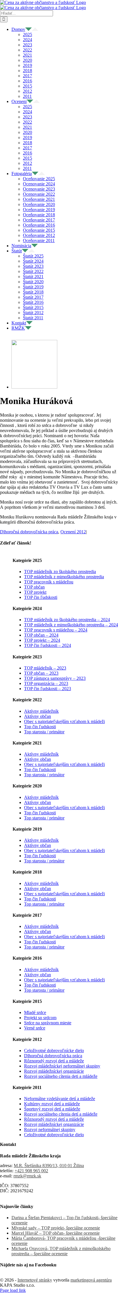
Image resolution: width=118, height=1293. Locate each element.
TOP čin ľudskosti (40, 597)
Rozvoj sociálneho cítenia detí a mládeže (60, 1114)
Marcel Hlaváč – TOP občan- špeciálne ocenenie (55, 1233)
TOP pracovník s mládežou (48, 581)
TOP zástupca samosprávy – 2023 (55, 678)
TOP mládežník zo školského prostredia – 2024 (67, 619)
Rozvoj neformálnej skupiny (49, 1129)
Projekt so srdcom (40, 1017)
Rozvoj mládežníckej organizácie (54, 1071)
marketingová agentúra (91, 1280)
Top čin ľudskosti (40, 726)
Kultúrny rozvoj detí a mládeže (52, 1103)
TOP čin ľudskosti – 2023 (47, 688)
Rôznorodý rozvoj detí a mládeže (54, 1060)
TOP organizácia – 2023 (46, 683)
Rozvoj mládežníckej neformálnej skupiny (62, 1066)
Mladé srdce (35, 1012)
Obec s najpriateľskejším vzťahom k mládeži (64, 721)
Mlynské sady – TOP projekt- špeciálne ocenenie (55, 1227)
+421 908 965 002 (31, 1170)
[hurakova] (34, 387)
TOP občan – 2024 (41, 635)
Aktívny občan (37, 716)
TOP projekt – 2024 (42, 640)
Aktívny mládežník (41, 711)
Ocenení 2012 (73, 531)
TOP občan (34, 587)
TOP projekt (35, 592)
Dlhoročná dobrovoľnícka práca (29, 531)
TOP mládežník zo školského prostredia (60, 571)
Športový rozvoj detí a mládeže (52, 1108)
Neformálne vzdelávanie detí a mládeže (59, 1098)
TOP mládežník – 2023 (45, 668)
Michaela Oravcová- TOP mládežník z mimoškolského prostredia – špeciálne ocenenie (61, 1251)
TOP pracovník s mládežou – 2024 (55, 629)
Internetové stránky (34, 1280)
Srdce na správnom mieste (47, 1022)
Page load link (13, 1290)
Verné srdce (34, 1027)
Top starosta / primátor (44, 731)
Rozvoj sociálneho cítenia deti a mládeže (60, 1076)
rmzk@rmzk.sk (27, 1175)
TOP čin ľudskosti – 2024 (47, 645)
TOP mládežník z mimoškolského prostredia (64, 576)
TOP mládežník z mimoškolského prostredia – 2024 (71, 624)
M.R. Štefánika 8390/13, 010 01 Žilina (49, 1165)
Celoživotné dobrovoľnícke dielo (54, 1050)
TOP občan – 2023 (41, 673)
